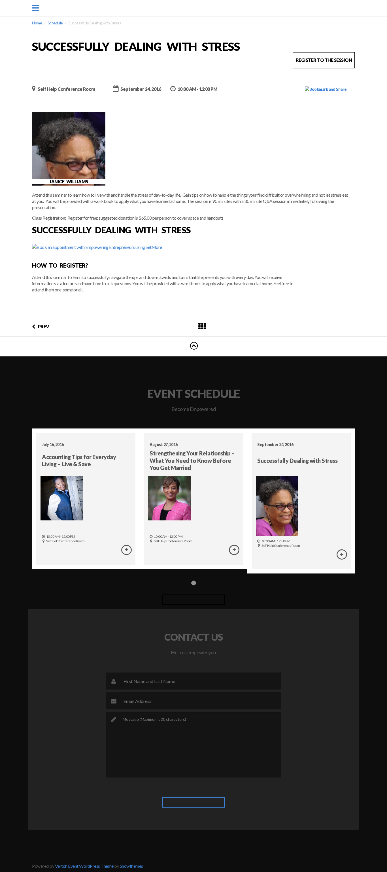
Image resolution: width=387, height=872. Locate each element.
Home (37, 22)
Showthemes (131, 866)
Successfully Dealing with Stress (297, 460)
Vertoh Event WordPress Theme (84, 866)
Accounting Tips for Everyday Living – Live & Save (79, 460)
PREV (43, 326)
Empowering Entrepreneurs (197, 8)
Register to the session (324, 60)
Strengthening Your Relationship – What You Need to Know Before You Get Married (192, 460)
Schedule (55, 22)
